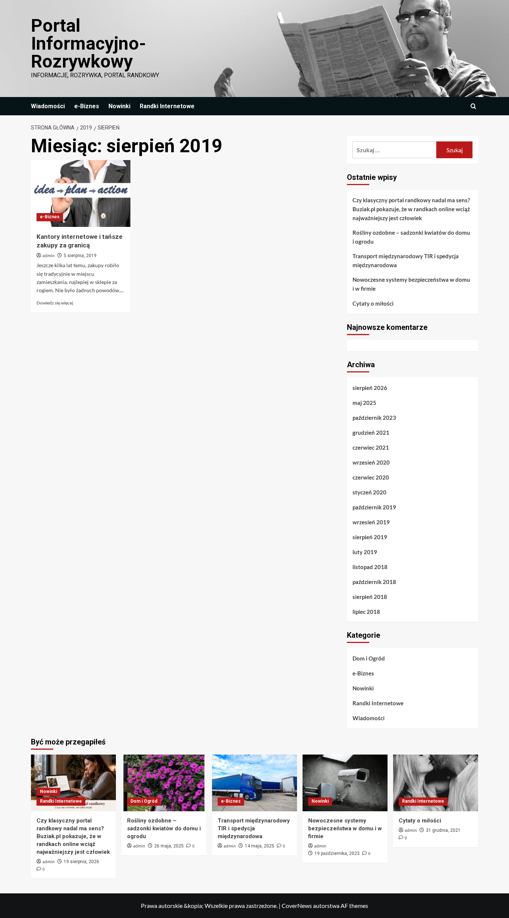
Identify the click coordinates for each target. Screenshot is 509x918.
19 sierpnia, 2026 (81, 861)
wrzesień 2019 (371, 522)
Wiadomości (48, 106)
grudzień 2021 (370, 432)
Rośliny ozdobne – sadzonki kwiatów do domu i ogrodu (411, 237)
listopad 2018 (370, 566)
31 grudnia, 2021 (443, 830)
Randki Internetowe (167, 106)
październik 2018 (374, 581)
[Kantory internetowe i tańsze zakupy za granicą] (80, 193)
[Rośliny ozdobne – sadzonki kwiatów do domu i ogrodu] (163, 783)
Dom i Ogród (368, 658)
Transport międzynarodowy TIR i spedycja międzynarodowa (405, 260)
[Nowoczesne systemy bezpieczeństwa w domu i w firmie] (345, 783)
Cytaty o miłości (372, 303)
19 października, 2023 (337, 853)
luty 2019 (364, 552)
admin (48, 256)
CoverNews (297, 905)
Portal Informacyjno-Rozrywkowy (88, 43)
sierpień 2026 (369, 387)
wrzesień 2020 (371, 462)
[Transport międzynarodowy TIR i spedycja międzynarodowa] (254, 783)
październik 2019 (374, 507)
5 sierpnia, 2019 (80, 255)
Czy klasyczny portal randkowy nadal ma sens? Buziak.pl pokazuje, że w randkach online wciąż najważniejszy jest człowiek (411, 209)
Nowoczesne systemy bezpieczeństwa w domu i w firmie (411, 284)
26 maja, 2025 (169, 846)
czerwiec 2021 (370, 447)
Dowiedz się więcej (55, 303)
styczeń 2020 (369, 492)
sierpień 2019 (369, 537)
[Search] (473, 106)
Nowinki (119, 106)
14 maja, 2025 (259, 846)
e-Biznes (86, 106)
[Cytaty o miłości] (435, 783)
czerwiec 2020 (370, 477)
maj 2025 (364, 402)
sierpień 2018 (369, 596)
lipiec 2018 (366, 611)
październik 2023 (374, 417)
